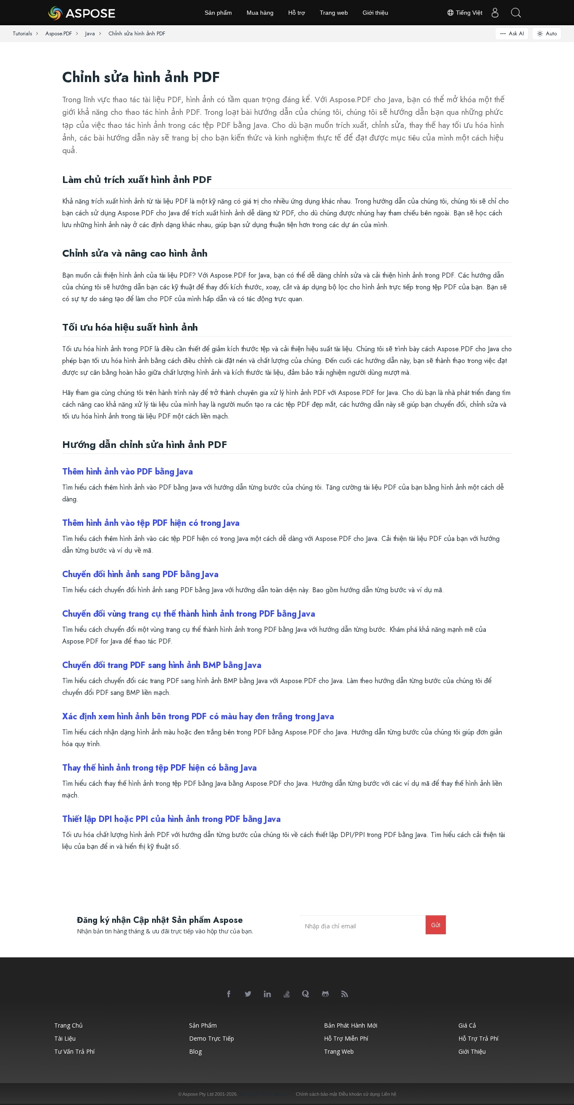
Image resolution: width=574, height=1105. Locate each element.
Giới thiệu (375, 12)
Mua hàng (260, 12)
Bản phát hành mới (350, 1025)
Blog (195, 1051)
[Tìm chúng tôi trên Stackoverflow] (287, 994)
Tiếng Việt (468, 12)
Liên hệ (389, 1094)
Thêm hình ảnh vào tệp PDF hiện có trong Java (151, 523)
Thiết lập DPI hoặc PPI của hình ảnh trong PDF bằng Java (171, 819)
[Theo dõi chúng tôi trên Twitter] (248, 994)
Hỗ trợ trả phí (478, 1038)
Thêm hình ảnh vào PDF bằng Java (127, 472)
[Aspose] (82, 12)
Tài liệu (65, 1038)
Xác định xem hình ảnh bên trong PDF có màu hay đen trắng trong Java (198, 716)
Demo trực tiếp (211, 1038)
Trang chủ (68, 1025)
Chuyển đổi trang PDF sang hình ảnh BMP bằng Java (161, 665)
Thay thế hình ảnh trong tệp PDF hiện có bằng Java (159, 768)
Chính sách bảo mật (316, 1094)
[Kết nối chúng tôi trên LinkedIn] (267, 994)
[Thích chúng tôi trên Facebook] (229, 994)
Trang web (334, 12)
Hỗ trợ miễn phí (346, 1038)
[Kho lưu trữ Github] (325, 994)
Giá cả (467, 1025)
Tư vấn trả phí (74, 1051)
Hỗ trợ (296, 12)
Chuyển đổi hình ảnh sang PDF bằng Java (140, 574)
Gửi (435, 925)
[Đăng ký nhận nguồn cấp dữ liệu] (345, 994)
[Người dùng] (495, 12)
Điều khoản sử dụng (359, 1094)
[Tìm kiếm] (516, 12)
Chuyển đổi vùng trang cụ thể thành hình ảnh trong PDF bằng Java (188, 614)
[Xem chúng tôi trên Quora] (306, 994)
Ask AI (516, 33)
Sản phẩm (218, 12)
